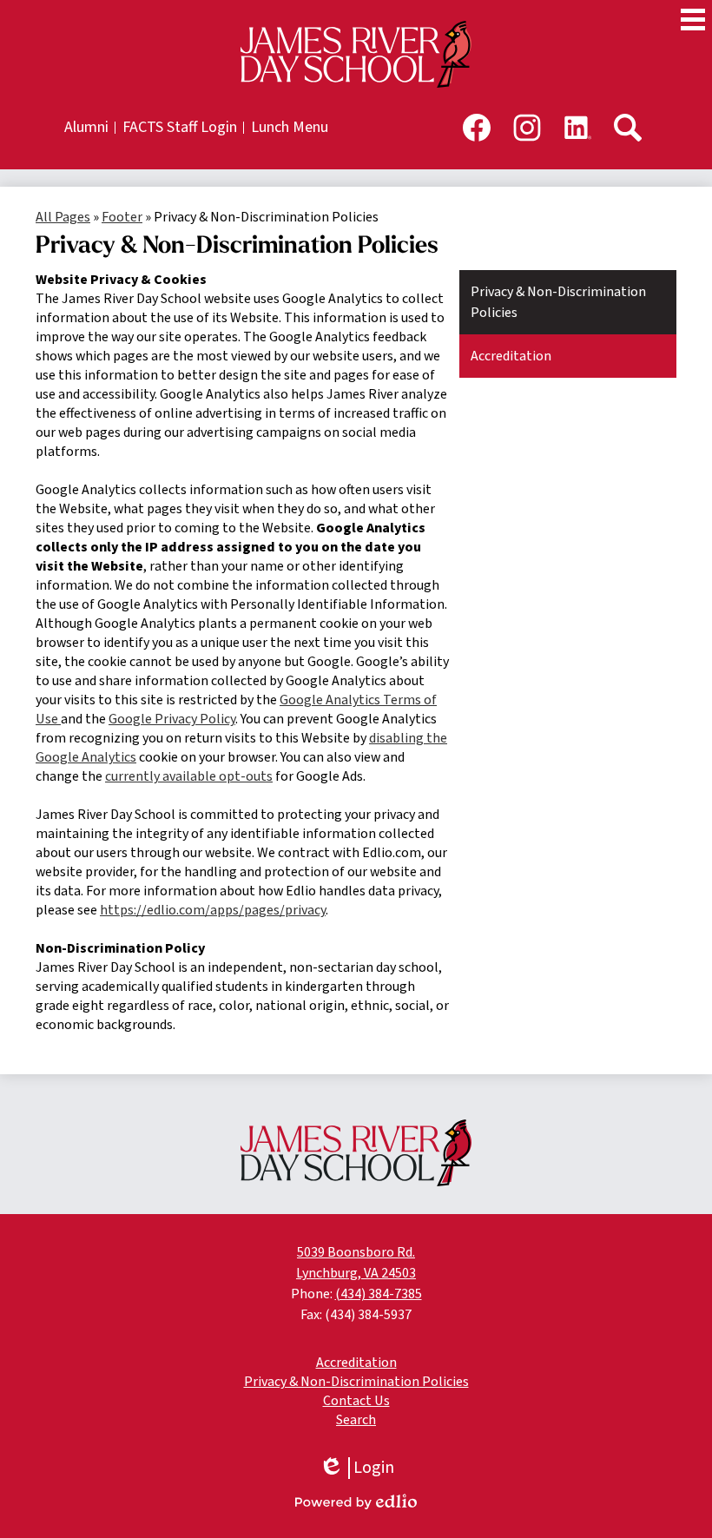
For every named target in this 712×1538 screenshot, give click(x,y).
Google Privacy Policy (172, 719)
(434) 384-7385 (378, 1294)
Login (356, 1468)
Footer (122, 217)
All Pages (63, 217)
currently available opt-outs (189, 776)
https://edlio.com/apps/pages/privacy (213, 910)
